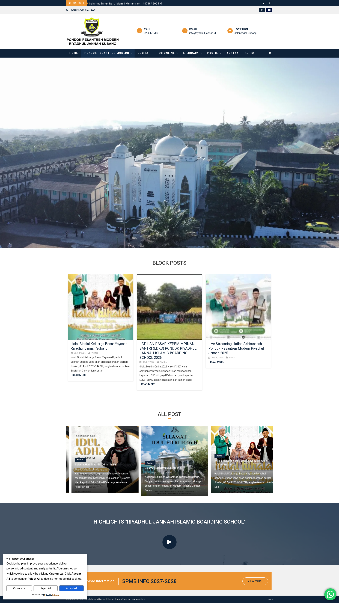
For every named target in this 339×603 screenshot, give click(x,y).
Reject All (45, 588)
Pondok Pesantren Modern (106, 53)
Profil (212, 53)
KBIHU (249, 53)
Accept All (71, 588)
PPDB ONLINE (165, 53)
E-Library (191, 53)
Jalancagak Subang (245, 33)
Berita (143, 53)
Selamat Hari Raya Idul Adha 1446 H (112, 3)
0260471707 (151, 33)
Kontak (233, 53)
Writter (94, 353)
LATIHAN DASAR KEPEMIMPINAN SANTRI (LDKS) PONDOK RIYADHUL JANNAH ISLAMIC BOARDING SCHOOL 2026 (237, 443)
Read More (79, 375)
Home (73, 53)
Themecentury (137, 599)
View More (255, 581)
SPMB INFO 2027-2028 (149, 581)
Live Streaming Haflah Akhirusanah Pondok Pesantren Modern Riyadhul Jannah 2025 (236, 348)
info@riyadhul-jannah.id (202, 33)
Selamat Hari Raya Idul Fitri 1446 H (89, 468)
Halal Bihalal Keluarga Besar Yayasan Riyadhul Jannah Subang (166, 462)
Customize (19, 588)
